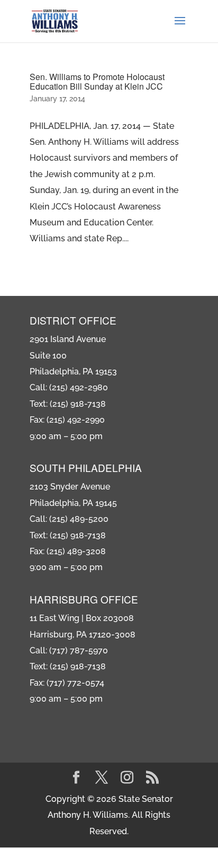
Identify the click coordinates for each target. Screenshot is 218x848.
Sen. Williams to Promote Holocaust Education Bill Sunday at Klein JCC (97, 81)
